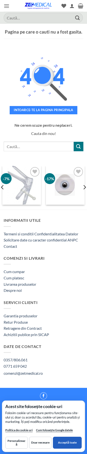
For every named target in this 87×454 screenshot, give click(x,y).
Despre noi (13, 290)
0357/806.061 (16, 359)
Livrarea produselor (20, 284)
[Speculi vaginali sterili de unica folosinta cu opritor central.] (21, 185)
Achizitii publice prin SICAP (26, 334)
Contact (10, 246)
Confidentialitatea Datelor (56, 233)
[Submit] (77, 17)
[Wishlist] (63, 5)
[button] (6, 6)
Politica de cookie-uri (19, 430)
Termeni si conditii (19, 233)
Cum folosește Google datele (54, 431)
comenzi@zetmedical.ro (23, 373)
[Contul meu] (72, 5)
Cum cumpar (14, 271)
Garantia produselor (20, 315)
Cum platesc (14, 278)
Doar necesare (40, 442)
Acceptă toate (67, 442)
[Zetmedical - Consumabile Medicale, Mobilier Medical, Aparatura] (38, 6)
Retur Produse (16, 322)
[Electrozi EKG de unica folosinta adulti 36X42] (65, 185)
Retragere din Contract (23, 328)
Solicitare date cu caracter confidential (35, 240)
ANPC (72, 240)
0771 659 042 (15, 366)
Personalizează (16, 442)
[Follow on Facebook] (43, 396)
